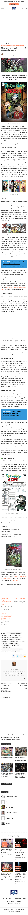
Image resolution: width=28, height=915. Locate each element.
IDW (23, 641)
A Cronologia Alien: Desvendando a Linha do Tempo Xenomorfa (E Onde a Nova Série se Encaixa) (20, 876)
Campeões (5, 635)
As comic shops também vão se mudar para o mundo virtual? (7, 775)
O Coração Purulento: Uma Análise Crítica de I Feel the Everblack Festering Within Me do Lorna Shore (20, 776)
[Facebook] (13, 656)
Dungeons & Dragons (16, 637)
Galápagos (5, 641)
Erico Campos (7, 53)
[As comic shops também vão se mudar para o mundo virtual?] (7, 767)
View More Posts (14, 669)
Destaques (4, 45)
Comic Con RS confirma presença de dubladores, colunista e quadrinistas (20, 759)
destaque (18, 635)
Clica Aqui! (14, 4)
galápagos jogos (15, 641)
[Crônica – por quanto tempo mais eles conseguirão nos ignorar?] (7, 867)
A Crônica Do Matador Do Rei (14, 633)
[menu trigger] (3, 8)
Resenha (21, 45)
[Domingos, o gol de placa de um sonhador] (7, 751)
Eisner (18, 639)
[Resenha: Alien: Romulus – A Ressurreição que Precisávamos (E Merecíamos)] (21, 843)
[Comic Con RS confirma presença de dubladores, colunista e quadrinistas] (21, 751)
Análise (4, 842)
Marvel (11, 643)
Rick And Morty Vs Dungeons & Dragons (12, 649)
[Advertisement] (14, 26)
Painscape (15, 580)
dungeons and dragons (8, 639)
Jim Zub (5, 643)
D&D (12, 635)
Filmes (17, 846)
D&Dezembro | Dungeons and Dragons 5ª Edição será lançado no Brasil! (6, 601)
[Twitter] (17, 656)
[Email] (24, 656)
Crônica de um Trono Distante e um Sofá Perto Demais (6, 851)
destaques (5, 637)
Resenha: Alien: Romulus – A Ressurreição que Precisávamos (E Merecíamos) (19, 852)
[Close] (26, 3)
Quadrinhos (13, 45)
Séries (4, 846)
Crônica (4, 844)
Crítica (17, 844)
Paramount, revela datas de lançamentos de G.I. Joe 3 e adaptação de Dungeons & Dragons (6, 616)
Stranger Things (7, 651)
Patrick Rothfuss (16, 645)
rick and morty (6, 647)
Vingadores (16, 651)
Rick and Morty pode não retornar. (19, 599)
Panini (16, 643)
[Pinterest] (21, 656)
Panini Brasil (6, 645)
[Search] (26, 8)
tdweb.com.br (18, 913)
